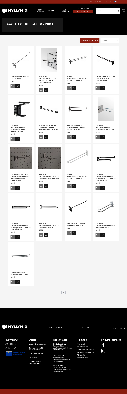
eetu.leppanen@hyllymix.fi (62, 359)
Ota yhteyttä (82, 12)
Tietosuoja (81, 355)
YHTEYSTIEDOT (96, 2)
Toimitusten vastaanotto (85, 349)
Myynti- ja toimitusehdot (85, 352)
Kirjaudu (108, 2)
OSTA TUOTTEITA (55, 327)
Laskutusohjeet (82, 347)
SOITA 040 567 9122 (82, 9)
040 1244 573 (58, 350)
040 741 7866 (58, 371)
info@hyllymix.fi (10, 348)
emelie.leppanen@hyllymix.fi (63, 348)
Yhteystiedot (81, 344)
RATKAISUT (52, 10)
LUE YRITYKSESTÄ (64, 10)
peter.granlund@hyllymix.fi (62, 369)
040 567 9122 (58, 361)
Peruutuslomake (82, 358)
